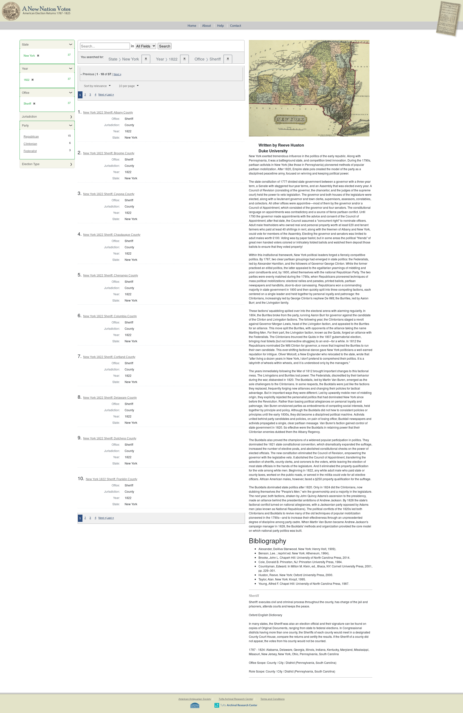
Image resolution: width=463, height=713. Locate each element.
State (25, 44)
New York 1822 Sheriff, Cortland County (109, 357)
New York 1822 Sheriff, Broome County (108, 153)
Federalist (30, 151)
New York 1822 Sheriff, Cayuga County (108, 194)
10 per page (127, 86)
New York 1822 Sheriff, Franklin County (111, 479)
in (132, 45)
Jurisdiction (29, 116)
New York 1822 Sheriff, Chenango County (110, 275)
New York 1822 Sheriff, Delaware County (110, 397)
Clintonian (30, 144)
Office (25, 92)
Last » (110, 94)
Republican (31, 136)
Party (25, 125)
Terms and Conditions (272, 699)
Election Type (31, 164)
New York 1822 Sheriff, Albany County (108, 112)
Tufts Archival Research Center (236, 699)
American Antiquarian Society (194, 699)
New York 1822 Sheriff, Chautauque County (111, 234)
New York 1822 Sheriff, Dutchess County (109, 438)
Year (25, 68)
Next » (117, 74)
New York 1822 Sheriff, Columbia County (110, 316)
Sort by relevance (95, 86)
